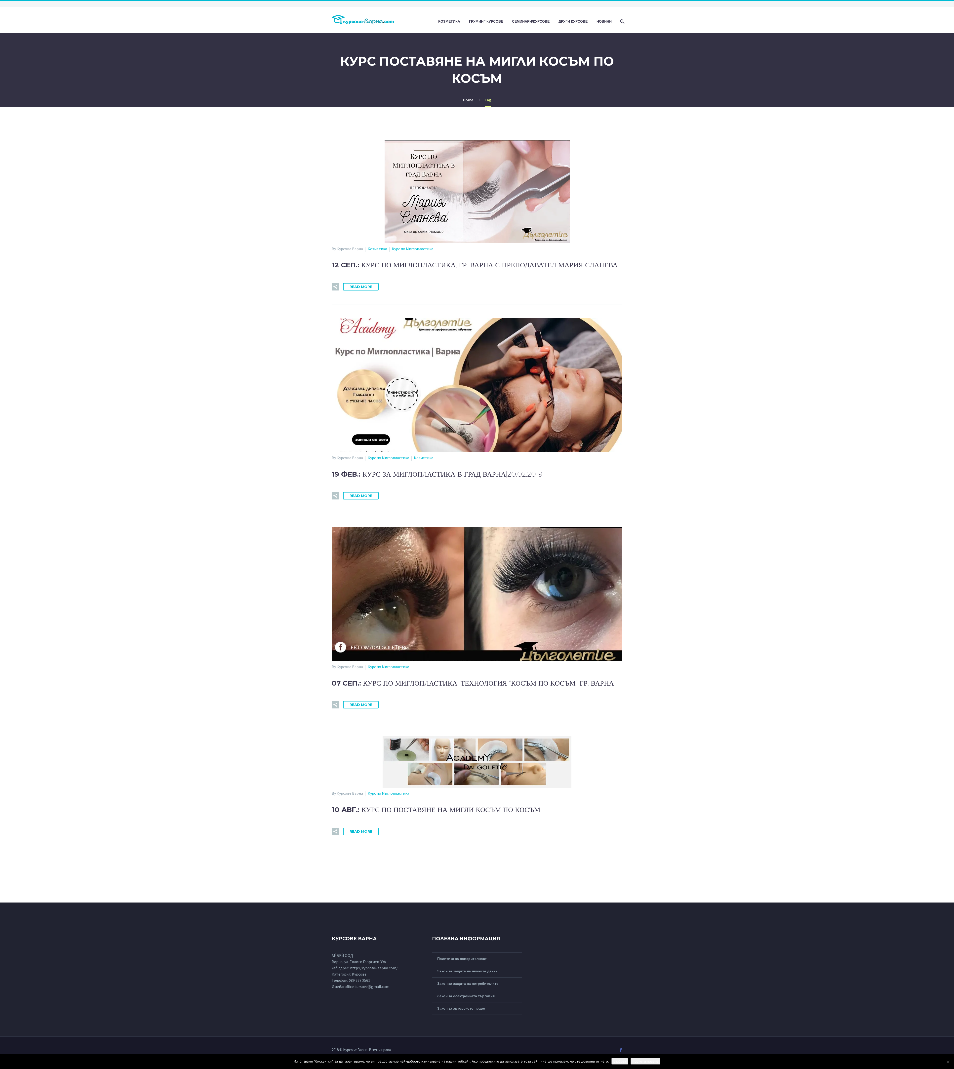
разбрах (619, 1061)
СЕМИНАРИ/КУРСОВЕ (531, 21)
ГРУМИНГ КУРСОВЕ (486, 21)
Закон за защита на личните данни (467, 971)
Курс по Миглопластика (412, 248)
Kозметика (377, 248)
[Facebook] (621, 1050)
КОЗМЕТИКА (449, 21)
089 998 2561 (359, 980)
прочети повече (645, 1061)
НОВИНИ (604, 21)
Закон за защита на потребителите (467, 984)
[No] (947, 1061)
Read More (361, 287)
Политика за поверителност (462, 959)
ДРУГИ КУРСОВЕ (573, 21)
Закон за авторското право (461, 1008)
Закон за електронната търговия (466, 996)
